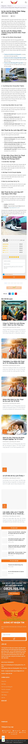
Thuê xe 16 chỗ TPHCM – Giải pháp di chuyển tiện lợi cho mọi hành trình (17, 533)
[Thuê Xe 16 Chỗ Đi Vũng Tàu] (4, 565)
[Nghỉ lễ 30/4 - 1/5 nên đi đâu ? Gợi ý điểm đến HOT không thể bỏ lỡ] (4, 552)
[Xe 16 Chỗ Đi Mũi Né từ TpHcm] (4, 571)
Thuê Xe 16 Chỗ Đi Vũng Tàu (15, 564)
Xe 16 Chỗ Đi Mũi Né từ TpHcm (16, 571)
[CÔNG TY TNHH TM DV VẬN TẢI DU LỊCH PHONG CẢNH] (14, 2)
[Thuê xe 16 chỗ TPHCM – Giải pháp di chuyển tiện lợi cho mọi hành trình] (4, 532)
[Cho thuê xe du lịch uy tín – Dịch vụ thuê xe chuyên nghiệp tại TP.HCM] (4, 539)
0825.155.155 (14, 589)
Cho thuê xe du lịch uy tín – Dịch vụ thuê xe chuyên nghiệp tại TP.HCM (16, 540)
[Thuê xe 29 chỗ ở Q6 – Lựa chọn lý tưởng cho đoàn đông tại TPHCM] (4, 545)
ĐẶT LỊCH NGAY (14, 593)
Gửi (14, 277)
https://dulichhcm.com (14, 207)
